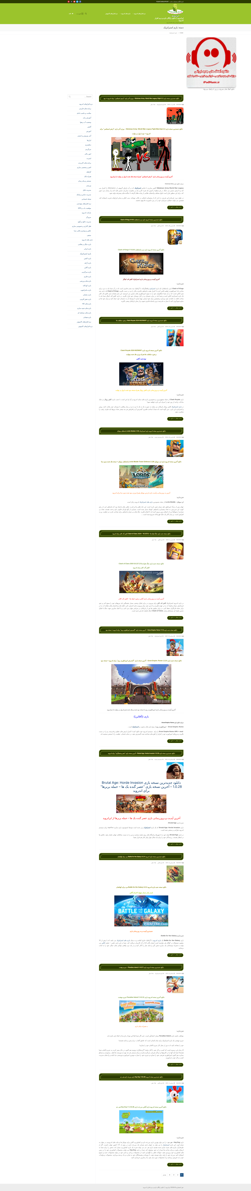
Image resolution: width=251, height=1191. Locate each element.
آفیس (89, 127)
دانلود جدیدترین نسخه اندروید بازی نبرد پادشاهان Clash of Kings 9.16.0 (141, 219)
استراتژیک (166, 1145)
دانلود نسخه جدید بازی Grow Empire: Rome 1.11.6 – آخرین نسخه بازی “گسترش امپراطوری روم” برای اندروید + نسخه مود (141, 630)
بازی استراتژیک (161, 104)
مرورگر (88, 217)
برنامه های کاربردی (84, 163)
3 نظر (153, 1083)
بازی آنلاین (159, 225)
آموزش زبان (87, 118)
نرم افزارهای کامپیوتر (84, 322)
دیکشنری (88, 145)
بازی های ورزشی (85, 281)
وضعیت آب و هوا (85, 122)
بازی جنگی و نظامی (84, 244)
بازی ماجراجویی (86, 290)
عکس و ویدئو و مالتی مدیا (82, 231)
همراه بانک (87, 176)
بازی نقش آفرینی (85, 299)
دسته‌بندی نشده (158, 437)
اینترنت (88, 158)
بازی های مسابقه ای (84, 313)
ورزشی (88, 186)
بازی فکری (87, 276)
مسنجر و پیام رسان (84, 181)
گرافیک (88, 172)
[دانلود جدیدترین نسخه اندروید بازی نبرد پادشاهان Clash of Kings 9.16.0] (175, 237)
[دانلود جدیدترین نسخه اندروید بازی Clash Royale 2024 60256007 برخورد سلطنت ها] (175, 337)
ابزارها (89, 140)
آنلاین (103, 943)
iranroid (179, 104)
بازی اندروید (157, 940)
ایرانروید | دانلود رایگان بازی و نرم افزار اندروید (169, 19)
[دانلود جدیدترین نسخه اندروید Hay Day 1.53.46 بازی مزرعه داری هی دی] (175, 1094)
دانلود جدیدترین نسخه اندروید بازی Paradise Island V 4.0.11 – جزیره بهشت (141, 967)
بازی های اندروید (87, 240)
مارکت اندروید (86, 213)
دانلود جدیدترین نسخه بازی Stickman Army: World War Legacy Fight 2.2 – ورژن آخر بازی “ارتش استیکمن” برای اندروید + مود (141, 98)
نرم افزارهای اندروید (86, 104)
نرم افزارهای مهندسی (84, 204)
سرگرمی (88, 149)
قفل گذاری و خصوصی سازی (81, 226)
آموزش (88, 131)
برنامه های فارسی (85, 109)
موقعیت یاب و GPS (84, 208)
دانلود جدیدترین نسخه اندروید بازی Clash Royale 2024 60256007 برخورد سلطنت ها (141, 320)
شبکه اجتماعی (86, 199)
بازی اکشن (87, 258)
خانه (70, 13)
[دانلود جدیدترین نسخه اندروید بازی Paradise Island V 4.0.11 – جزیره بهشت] (175, 984)
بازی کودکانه (87, 286)
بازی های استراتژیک (146, 502)
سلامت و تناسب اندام (84, 113)
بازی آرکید (87, 263)
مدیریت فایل (87, 190)
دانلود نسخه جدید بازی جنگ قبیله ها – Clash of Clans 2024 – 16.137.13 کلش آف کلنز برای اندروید (141, 533)
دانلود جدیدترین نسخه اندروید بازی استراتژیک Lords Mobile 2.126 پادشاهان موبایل (141, 431)
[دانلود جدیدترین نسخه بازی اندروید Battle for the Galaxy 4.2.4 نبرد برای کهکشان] (175, 874)
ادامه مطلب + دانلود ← (175, 207)
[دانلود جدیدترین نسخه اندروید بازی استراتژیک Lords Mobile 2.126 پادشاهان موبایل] (175, 448)
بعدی (164, 1175)
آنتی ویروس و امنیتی (84, 136)
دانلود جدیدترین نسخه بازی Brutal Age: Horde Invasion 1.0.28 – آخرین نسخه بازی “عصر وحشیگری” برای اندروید (141, 753)
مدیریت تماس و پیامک (84, 195)
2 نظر (152, 104)
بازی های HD (86, 304)
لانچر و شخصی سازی (84, 167)
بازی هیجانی (87, 317)
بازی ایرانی (87, 249)
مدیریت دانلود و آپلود (84, 222)
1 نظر (153, 539)
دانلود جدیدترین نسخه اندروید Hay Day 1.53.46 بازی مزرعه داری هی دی (141, 1077)
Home (181, 33)
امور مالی (88, 154)
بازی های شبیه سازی (84, 308)
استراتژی (152, 288)
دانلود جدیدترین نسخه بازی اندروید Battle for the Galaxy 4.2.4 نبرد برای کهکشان (141, 856)
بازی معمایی (87, 295)
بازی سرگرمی (86, 272)
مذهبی (89, 235)
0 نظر (152, 326)
